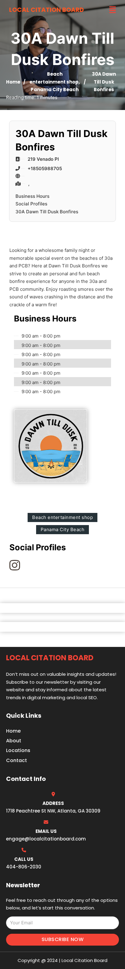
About (13, 740)
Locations (18, 750)
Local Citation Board (46, 9)
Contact (16, 760)
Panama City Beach (55, 89)
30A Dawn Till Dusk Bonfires (46, 212)
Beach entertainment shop (62, 517)
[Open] (112, 10)
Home (13, 82)
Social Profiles (31, 204)
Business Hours (32, 196)
